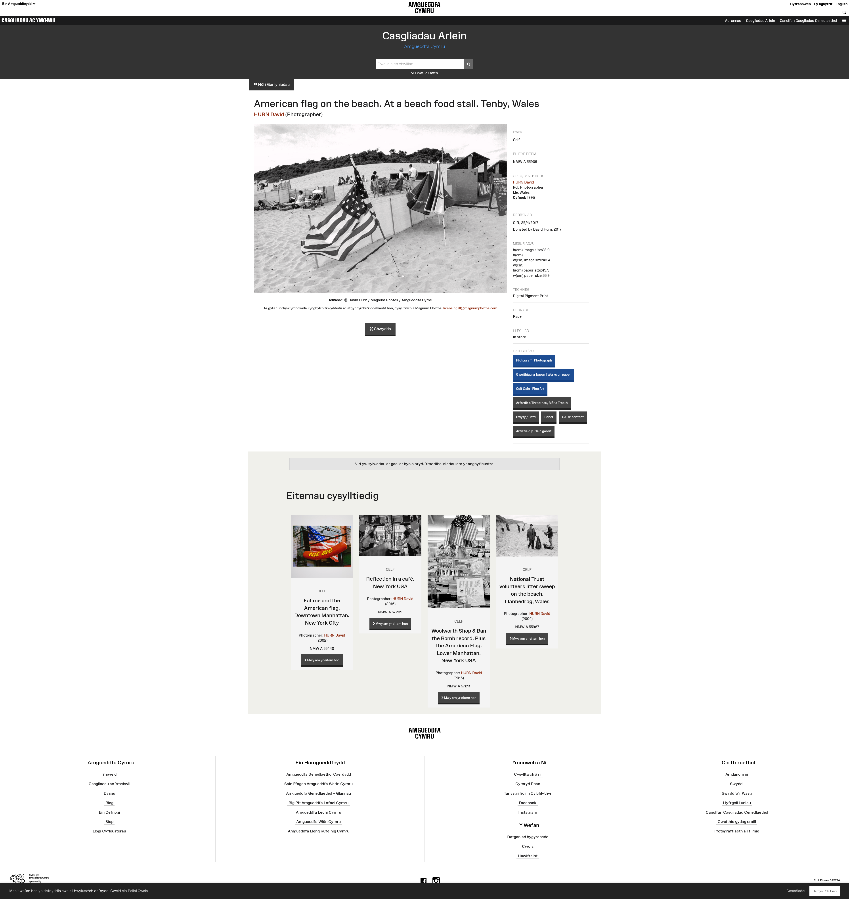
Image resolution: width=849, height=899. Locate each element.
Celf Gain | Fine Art (530, 388)
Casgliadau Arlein (760, 21)
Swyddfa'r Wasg (737, 793)
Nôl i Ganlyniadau (273, 84)
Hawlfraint (527, 855)
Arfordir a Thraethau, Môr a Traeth (542, 403)
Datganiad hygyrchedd (527, 837)
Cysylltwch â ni (527, 774)
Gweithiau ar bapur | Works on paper (543, 374)
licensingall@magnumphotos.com (470, 308)
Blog (109, 803)
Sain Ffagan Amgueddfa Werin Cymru (318, 784)
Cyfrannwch (800, 4)
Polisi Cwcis (138, 891)
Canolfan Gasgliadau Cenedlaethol (808, 21)
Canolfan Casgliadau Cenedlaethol (737, 812)
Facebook (527, 803)
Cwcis (527, 846)
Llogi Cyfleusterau (109, 831)
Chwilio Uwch (426, 73)
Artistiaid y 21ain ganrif (533, 431)
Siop (109, 821)
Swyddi (737, 784)
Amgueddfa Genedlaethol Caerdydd (318, 774)
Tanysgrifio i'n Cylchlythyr (528, 793)
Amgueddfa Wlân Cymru (318, 821)
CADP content (573, 417)
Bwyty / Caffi (526, 417)
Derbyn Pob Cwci (825, 891)
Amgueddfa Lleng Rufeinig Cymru (318, 831)
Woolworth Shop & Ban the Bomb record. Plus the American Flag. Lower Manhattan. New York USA (458, 645)
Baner (548, 417)
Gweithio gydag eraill (737, 821)
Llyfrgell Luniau (737, 803)
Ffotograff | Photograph (534, 360)
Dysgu (109, 793)
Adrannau (733, 21)
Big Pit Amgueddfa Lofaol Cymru (318, 803)
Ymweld (109, 774)
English (841, 4)
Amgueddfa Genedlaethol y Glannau (318, 793)
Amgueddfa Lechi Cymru (318, 812)
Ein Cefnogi (109, 812)
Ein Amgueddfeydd (17, 4)
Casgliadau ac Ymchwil (29, 20)
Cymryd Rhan (527, 784)
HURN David (269, 114)
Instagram (527, 812)
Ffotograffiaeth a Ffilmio (736, 831)
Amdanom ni (736, 774)
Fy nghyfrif (823, 4)
